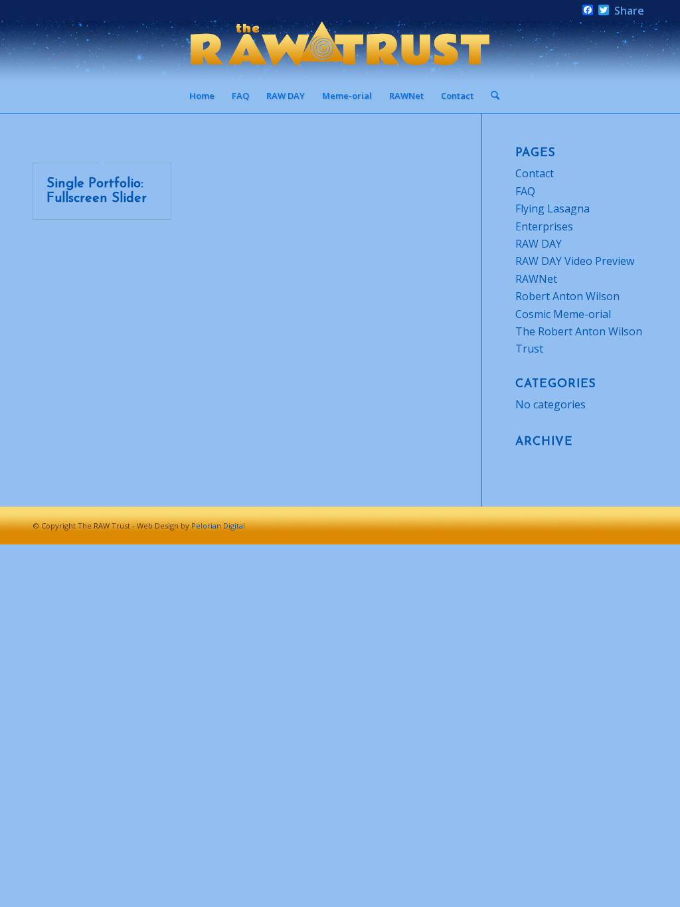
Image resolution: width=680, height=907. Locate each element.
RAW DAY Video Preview (574, 261)
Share (629, 10)
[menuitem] (202, 95)
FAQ (525, 191)
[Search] (490, 95)
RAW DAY (538, 243)
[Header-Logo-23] (340, 50)
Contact (534, 173)
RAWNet (536, 279)
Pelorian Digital (218, 526)
